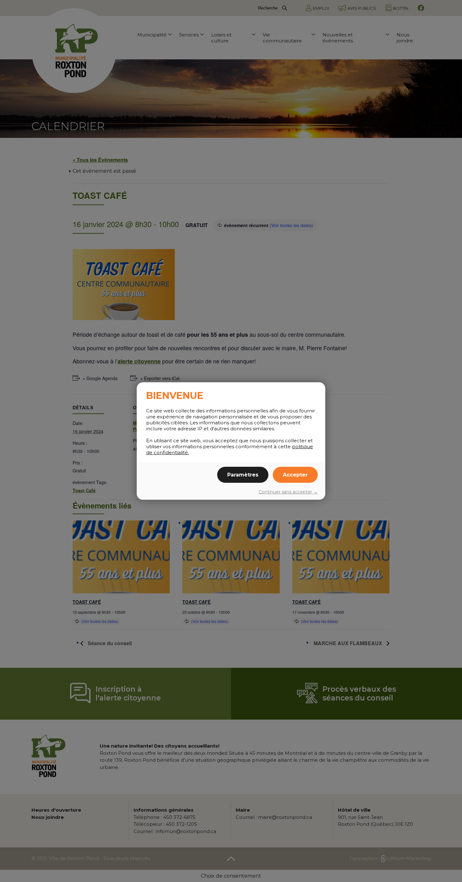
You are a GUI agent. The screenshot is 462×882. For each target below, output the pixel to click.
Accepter (295, 475)
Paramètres (242, 475)
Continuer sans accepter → (288, 492)
